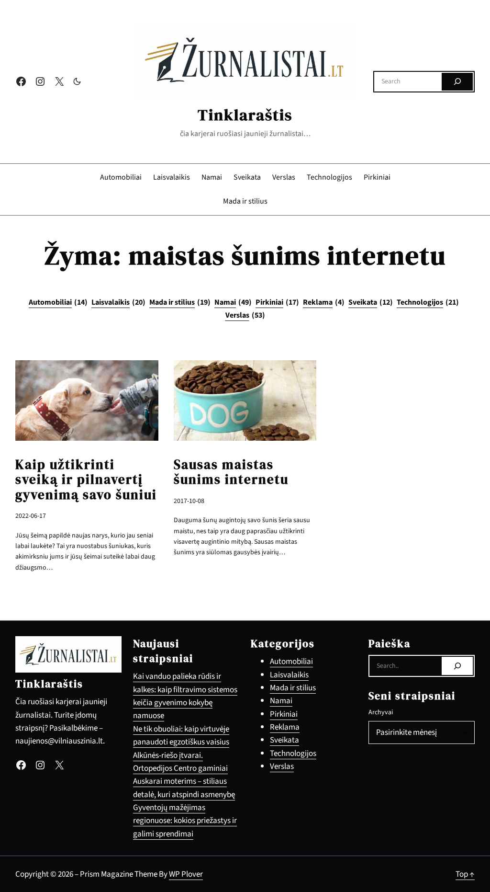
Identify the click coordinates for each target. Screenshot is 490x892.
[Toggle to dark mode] (77, 81)
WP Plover (186, 874)
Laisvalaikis (118, 302)
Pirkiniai (277, 302)
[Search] (457, 82)
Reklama (324, 302)
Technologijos (428, 302)
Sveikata (370, 302)
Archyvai (380, 712)
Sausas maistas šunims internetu (231, 472)
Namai (233, 302)
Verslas (245, 315)
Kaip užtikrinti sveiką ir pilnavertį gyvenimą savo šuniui (86, 479)
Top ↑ (465, 874)
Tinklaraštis (245, 115)
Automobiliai (58, 302)
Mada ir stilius (180, 302)
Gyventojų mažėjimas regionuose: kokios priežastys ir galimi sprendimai (185, 820)
